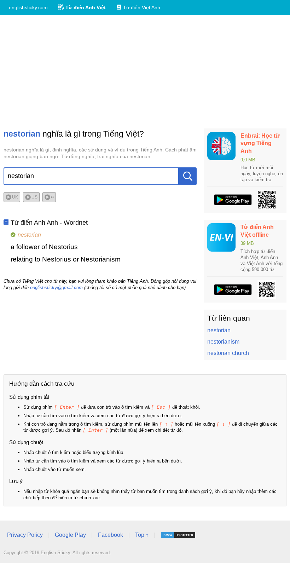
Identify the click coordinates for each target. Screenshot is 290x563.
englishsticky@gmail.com (56, 287)
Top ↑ (142, 535)
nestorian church (228, 353)
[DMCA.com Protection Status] (178, 535)
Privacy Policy (25, 535)
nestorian (219, 330)
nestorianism (223, 342)
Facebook (110, 535)
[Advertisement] (145, 71)
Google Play (70, 535)
